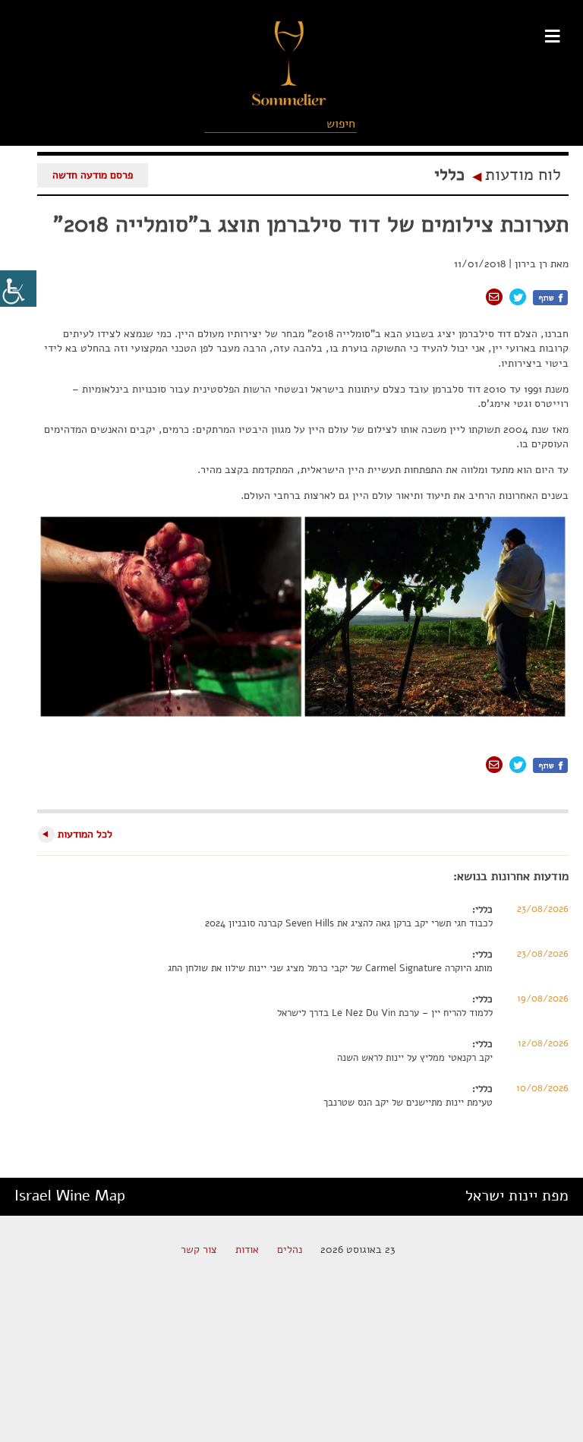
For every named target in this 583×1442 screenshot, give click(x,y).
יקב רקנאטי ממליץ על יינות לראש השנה (415, 1058)
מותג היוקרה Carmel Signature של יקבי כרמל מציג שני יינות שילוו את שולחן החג (330, 968)
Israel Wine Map (69, 1195)
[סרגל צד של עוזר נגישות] (18, 288)
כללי (449, 174)
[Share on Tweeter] (517, 297)
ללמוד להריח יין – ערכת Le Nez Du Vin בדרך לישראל (385, 1013)
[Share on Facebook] (550, 297)
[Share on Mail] (494, 297)
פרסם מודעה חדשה (92, 175)
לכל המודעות (85, 834)
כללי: (482, 910)
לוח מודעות (523, 174)
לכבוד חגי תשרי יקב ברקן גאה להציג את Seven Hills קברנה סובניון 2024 (349, 923)
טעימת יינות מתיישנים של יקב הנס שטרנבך (408, 1102)
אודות (247, 1249)
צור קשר (199, 1249)
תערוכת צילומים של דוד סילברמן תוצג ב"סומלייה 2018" (311, 224)
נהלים (289, 1249)
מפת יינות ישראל (517, 1195)
